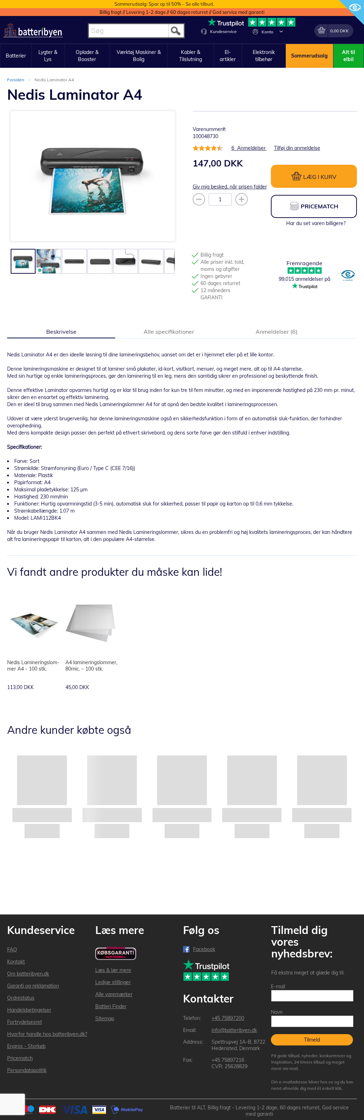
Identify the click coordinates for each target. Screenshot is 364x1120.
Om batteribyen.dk (28, 974)
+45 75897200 (228, 1018)
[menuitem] (15, 56)
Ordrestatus (20, 998)
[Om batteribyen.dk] (348, 276)
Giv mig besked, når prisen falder (230, 187)
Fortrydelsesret (24, 1022)
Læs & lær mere (113, 970)
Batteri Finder (111, 1006)
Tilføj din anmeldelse (297, 148)
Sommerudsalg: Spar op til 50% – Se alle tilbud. (164, 4)
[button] (281, 31)
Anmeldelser (276, 331)
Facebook (204, 949)
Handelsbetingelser (29, 1010)
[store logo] (33, 31)
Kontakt (16, 961)
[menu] (182, 56)
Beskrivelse (61, 331)
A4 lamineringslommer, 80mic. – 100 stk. (91, 665)
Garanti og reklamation (33, 986)
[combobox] (136, 30)
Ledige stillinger (113, 982)
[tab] (61, 331)
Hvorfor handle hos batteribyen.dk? (47, 1034)
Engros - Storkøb (26, 1046)
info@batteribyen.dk (234, 1030)
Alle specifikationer (169, 331)
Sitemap (104, 1018)
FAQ (12, 949)
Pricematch (20, 1058)
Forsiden (16, 79)
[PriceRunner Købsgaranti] (115, 953)
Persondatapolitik (27, 1070)
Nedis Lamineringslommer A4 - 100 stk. (33, 665)
